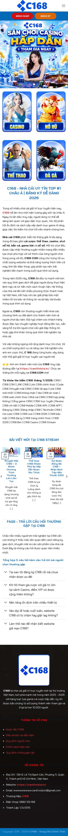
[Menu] (64, 6)
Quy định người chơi (18, 741)
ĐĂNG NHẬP (22, 16)
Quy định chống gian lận (20, 752)
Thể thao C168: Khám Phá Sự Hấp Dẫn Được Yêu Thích (34, 466)
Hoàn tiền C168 (15, 729)
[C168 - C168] (32, 5)
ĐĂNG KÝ (46, 16)
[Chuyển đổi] (5, 572)
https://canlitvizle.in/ (31, 784)
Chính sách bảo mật (18, 746)
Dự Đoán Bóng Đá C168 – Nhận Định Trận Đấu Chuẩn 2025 (57, 468)
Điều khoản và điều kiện (20, 735)
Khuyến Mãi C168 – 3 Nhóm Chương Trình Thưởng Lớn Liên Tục (11, 470)
